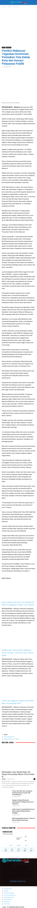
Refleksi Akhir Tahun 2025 (11, 739)
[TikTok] (10, 885)
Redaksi (4, 779)
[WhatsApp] (8, 71)
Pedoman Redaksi (9, 893)
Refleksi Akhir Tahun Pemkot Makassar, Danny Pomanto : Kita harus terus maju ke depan (17, 652)
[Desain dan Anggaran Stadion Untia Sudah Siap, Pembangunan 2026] (18, 688)
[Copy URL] (20, 71)
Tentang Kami (8, 888)
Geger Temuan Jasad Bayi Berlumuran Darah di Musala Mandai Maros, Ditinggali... (23, 811)
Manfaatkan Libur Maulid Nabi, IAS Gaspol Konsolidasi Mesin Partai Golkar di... (18, 774)
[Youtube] (14, 885)
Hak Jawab (7, 904)
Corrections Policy (9, 897)
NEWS (9, 6)
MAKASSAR (16, 6)
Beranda (4, 6)
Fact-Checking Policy (10, 895)
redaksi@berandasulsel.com (18, 881)
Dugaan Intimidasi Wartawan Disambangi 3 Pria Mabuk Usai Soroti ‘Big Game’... (22, 801)
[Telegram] (16, 71)
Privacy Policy (7, 899)
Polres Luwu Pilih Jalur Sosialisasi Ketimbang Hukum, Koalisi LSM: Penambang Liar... (22, 792)
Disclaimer (7, 901)
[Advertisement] (18, 27)
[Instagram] (7, 885)
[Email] (12, 71)
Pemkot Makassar (9, 737)
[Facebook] (3, 71)
